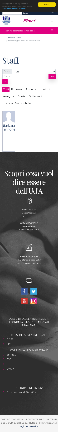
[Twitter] (34, 291)
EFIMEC (11, 354)
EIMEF (10, 344)
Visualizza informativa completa (14, 8)
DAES (10, 339)
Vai (52, 76)
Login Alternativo (29, 426)
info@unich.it (32, 256)
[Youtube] (24, 300)
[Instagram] (34, 300)
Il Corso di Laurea (13, 37)
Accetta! (47, 4)
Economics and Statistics (21, 392)
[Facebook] (24, 291)
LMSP (10, 368)
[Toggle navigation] (52, 13)
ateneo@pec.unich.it (31, 260)
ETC (8, 364)
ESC (8, 359)
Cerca (25, 13)
